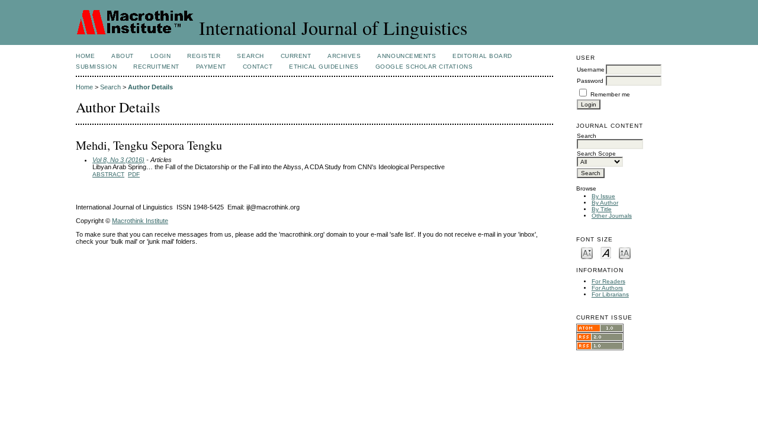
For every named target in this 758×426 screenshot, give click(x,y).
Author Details (150, 87)
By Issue (603, 196)
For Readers (608, 281)
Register (203, 56)
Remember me (610, 94)
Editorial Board (482, 56)
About (122, 56)
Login (160, 56)
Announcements (406, 56)
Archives (344, 56)
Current (296, 56)
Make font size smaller (587, 252)
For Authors (607, 288)
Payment (211, 66)
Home (85, 56)
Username (591, 69)
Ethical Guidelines (323, 66)
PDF (134, 174)
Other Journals (612, 215)
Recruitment (156, 66)
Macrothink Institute (140, 220)
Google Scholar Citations (424, 66)
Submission (96, 66)
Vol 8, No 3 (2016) (118, 159)
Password (590, 81)
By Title (602, 209)
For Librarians (610, 294)
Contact (258, 66)
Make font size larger (625, 252)
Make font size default (606, 252)
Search (250, 56)
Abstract (108, 174)
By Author (605, 202)
